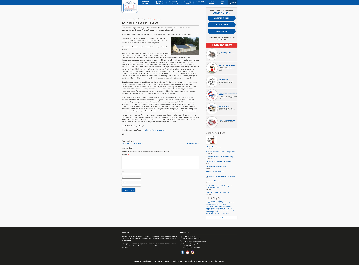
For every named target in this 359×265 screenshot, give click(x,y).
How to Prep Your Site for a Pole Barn (217, 213)
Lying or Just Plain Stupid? (213, 181)
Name (124, 172)
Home (123, 19)
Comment (125, 154)
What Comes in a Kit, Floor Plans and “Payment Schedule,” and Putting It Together (220, 203)
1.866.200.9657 (221, 45)
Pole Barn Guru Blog (227, 66)
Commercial (222, 31)
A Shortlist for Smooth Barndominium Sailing (219, 156)
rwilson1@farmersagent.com (155, 130)
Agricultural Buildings (159, 2)
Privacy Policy (213, 261)
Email (124, 177)
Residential (221, 25)
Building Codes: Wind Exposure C (132, 143)
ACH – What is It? (193, 143)
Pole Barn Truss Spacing (213, 147)
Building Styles (187, 2)
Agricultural (222, 18)
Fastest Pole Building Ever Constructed (217, 192)
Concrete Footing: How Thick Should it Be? (218, 161)
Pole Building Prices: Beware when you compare (220, 176)
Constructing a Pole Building (136, 19)
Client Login (222, 2)
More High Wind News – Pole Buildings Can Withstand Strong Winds (219, 186)
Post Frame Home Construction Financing (218, 206)
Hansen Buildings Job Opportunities (195, 261)
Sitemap (221, 261)
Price (225, 52)
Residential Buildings (144, 2)
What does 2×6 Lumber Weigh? (215, 171)
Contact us (137, 261)
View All (221, 218)
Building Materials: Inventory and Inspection (219, 208)
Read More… (125, 247)
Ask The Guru (224, 79)
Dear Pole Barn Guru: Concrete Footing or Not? (220, 152)
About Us (150, 261)
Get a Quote (211, 2)
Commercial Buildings (174, 2)
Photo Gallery (224, 106)
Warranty (179, 261)
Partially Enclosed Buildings (214, 201)
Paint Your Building (227, 120)
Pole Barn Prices (169, 261)
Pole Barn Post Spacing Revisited (216, 166)
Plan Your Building (200, 2)
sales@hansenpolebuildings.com (196, 241)
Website (124, 183)
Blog (144, 261)
